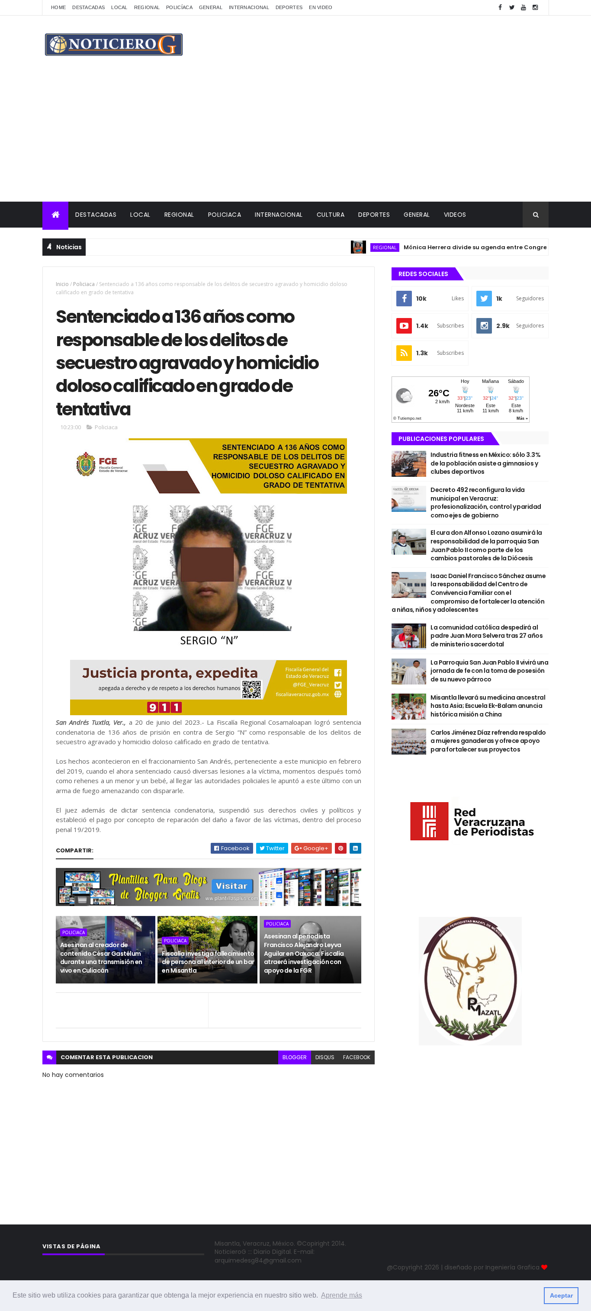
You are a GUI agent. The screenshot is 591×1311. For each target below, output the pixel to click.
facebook (356, 1057)
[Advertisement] (295, 136)
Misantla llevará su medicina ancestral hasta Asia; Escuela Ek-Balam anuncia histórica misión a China (487, 706)
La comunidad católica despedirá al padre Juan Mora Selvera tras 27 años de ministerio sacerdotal (486, 636)
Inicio (62, 284)
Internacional (249, 7)
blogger (295, 1057)
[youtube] (523, 7)
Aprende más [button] (341, 1295)
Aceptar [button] (561, 1295)
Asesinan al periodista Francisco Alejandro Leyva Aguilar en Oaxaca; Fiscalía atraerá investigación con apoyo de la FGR (304, 953)
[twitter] (512, 7)
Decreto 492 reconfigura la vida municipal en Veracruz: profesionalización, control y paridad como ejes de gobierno (485, 502)
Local (119, 7)
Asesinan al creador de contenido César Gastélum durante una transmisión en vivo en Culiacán (101, 958)
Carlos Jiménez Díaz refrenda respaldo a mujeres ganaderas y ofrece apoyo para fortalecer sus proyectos (488, 741)
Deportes (289, 7)
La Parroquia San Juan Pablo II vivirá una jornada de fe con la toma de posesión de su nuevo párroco (489, 671)
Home (58, 7)
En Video (320, 7)
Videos (455, 214)
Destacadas (88, 7)
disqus (324, 1057)
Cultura (331, 214)
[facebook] (500, 7)
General (210, 7)
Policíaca (179, 7)
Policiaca (224, 214)
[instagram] (535, 7)
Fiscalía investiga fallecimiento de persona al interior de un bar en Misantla (208, 962)
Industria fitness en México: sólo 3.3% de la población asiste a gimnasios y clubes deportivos (485, 463)
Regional (147, 7)
